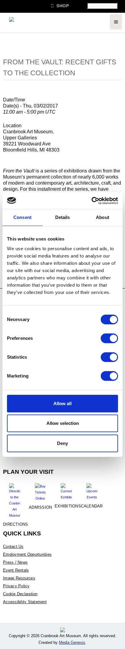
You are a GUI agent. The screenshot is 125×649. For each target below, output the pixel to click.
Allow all (62, 403)
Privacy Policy (16, 586)
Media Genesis (72, 642)
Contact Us (13, 546)
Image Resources (19, 578)
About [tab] (102, 217)
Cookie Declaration (20, 594)
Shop (60, 5)
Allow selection (62, 423)
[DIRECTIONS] (14, 498)
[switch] (109, 338)
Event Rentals (16, 570)
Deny (62, 443)
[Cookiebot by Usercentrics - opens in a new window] (91, 201)
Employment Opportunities (27, 554)
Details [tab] (62, 217)
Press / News (15, 562)
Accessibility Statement (25, 601)
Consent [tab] (22, 217)
